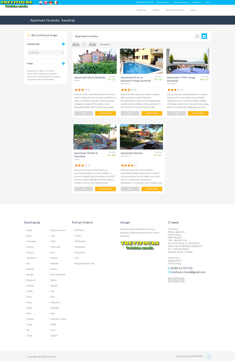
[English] (46, 2)
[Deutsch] (51, 2)
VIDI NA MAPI (105, 113)
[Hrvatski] (41, 2)
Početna (141, 10)
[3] (82, 89)
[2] (79, 89)
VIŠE (84, 113)
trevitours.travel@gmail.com (188, 272)
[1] (76, 89)
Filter (30, 63)
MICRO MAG (197, 356)
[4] (85, 89)
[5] (89, 89)
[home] (36, 10)
